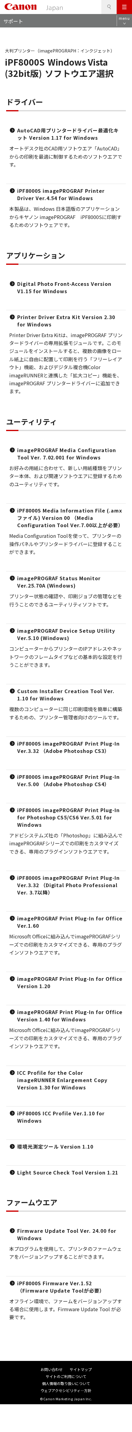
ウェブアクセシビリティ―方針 (66, 1390)
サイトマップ (81, 1369)
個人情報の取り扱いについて (66, 1383)
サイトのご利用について (66, 1376)
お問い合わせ (52, 1369)
